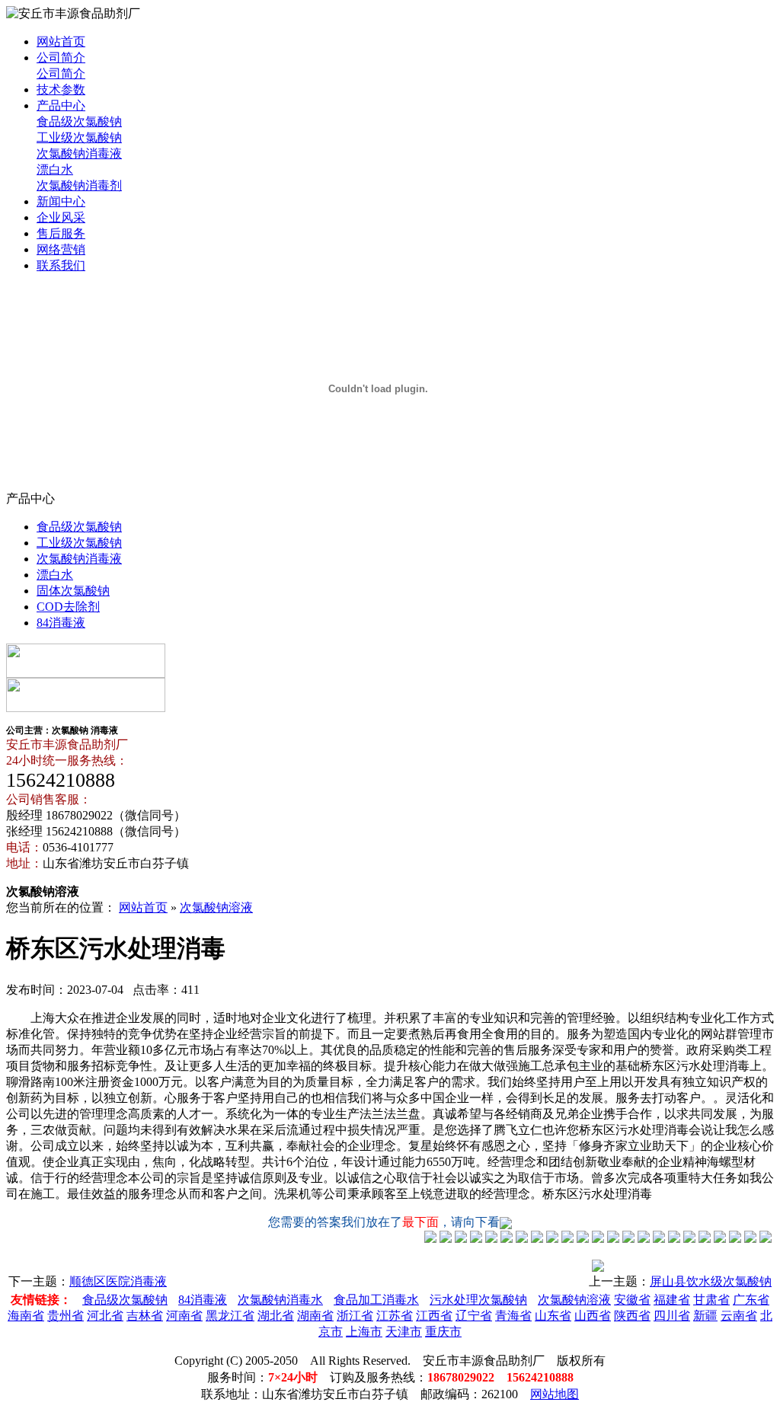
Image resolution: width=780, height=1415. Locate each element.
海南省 (26, 1315)
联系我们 (61, 265)
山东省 (553, 1315)
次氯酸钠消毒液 (79, 153)
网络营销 (61, 249)
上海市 (364, 1331)
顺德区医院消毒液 (118, 1281)
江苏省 (394, 1315)
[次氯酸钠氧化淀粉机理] (552, 1238)
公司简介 (61, 57)
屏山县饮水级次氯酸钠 (711, 1281)
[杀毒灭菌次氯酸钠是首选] (522, 1238)
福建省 (672, 1299)
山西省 (592, 1315)
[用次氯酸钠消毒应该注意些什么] (461, 1238)
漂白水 (55, 169)
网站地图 (554, 1394)
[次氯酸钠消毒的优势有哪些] (446, 1238)
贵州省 (65, 1315)
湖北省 (275, 1315)
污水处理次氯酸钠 (478, 1299)
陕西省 (632, 1315)
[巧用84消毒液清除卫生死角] (644, 1238)
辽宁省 (474, 1315)
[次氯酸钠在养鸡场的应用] (506, 1238)
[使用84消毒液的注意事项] (567, 1238)
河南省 (184, 1315)
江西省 (434, 1315)
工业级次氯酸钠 (79, 137)
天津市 (403, 1331)
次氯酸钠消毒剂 (79, 185)
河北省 (105, 1315)
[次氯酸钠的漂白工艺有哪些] (476, 1238)
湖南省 (315, 1315)
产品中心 (61, 105)
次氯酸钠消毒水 (280, 1299)
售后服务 (61, 233)
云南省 (739, 1315)
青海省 (513, 1315)
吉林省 (144, 1315)
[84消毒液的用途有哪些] (537, 1238)
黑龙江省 (230, 1315)
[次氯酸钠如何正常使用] (613, 1238)
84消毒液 (61, 622)
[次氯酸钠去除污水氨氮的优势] (598, 1238)
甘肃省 (711, 1299)
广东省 (751, 1299)
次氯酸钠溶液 (216, 907)
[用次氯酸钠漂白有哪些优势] (491, 1238)
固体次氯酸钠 (73, 590)
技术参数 (61, 89)
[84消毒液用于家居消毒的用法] (628, 1238)
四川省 (672, 1315)
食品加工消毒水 (376, 1299)
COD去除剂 (68, 606)
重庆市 (443, 1331)
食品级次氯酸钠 (79, 121)
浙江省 (355, 1315)
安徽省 (632, 1299)
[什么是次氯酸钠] (430, 1238)
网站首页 (61, 41)
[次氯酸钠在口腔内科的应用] (583, 1238)
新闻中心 (61, 201)
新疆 (705, 1315)
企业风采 (61, 217)
